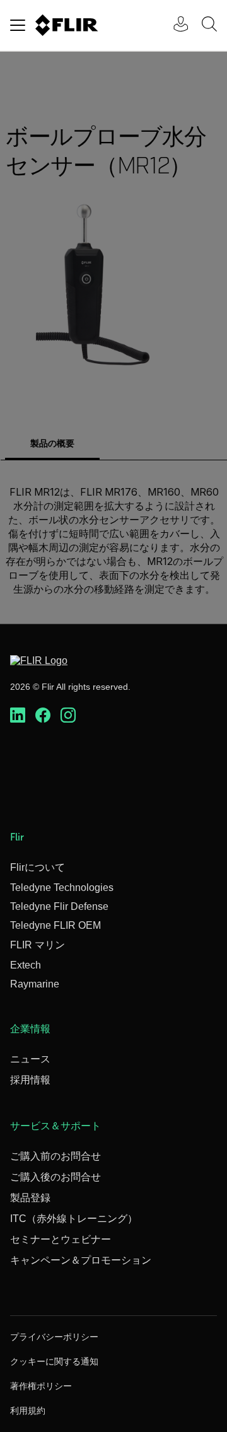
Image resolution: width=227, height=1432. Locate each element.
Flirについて (37, 867)
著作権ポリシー (41, 1386)
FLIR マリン (37, 945)
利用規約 (27, 1411)
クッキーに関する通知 (54, 1361)
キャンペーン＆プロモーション (80, 1260)
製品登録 (30, 1197)
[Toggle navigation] (17, 25)
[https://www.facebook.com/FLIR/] (42, 716)
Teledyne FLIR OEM (55, 925)
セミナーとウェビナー (60, 1239)
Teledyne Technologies (62, 887)
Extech (25, 965)
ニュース (30, 1059)
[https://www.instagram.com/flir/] (68, 716)
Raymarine (34, 984)
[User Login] (174, 25)
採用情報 (30, 1079)
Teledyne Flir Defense (59, 906)
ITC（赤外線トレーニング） (73, 1218)
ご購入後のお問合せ (55, 1177)
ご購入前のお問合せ (55, 1156)
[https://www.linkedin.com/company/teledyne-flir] (17, 716)
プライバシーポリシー (54, 1337)
